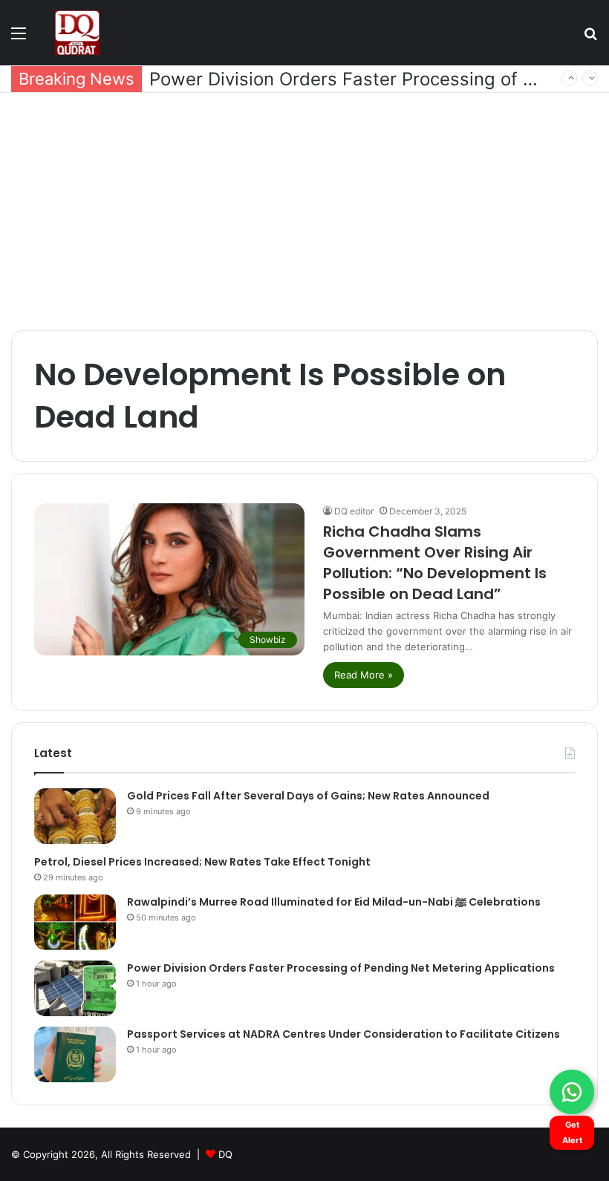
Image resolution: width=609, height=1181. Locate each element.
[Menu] (18, 38)
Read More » (363, 675)
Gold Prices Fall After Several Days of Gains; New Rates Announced (308, 795)
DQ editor (354, 511)
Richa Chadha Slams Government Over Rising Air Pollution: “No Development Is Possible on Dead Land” (435, 562)
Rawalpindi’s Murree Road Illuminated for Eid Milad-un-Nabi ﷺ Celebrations (334, 901)
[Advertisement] (304, 211)
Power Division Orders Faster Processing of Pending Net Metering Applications (341, 968)
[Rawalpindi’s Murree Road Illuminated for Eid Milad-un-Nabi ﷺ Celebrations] (75, 922)
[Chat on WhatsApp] (572, 1092)
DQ (225, 1154)
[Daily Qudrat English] (77, 32)
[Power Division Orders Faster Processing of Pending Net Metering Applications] (75, 988)
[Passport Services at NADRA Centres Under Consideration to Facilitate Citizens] (75, 1054)
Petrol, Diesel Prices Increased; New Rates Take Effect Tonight (202, 861)
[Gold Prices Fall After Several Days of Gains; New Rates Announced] (75, 816)
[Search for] (590, 38)
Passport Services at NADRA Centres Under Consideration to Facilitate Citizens (343, 1034)
